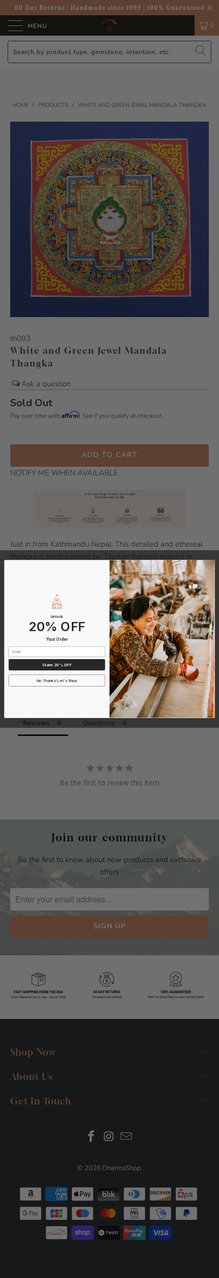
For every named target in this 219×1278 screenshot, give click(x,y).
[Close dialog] (209, 565)
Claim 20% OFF (57, 665)
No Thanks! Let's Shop (57, 680)
